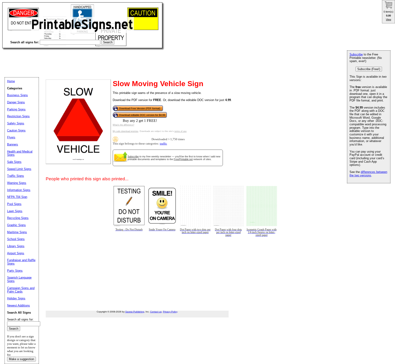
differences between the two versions (368, 173)
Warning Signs (16, 183)
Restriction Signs (18, 116)
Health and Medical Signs (19, 153)
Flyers (11, 137)
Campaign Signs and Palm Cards (21, 289)
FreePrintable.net (183, 159)
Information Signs (18, 190)
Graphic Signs (16, 225)
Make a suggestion (21, 359)
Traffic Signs (15, 176)
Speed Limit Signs (19, 169)
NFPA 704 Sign (17, 197)
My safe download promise (125, 131)
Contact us (156, 311)
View (388, 19)
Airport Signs (15, 253)
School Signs (16, 239)
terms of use (180, 131)
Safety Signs (15, 123)
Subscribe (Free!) (368, 69)
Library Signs (15, 246)
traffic (163, 143)
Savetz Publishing (134, 311)
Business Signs (17, 95)
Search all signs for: (20, 319)
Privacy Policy (170, 311)
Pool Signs (14, 204)
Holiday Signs (16, 298)
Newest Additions (18, 305)
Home (11, 81)
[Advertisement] (85, 59)
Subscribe (133, 156)
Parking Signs (16, 109)
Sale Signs (14, 162)
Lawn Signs (14, 211)
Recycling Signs (18, 218)
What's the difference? (123, 125)
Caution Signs (16, 130)
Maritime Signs (17, 232)
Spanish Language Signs (19, 279)
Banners (12, 144)
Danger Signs (16, 102)
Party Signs (15, 270)
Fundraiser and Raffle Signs (21, 261)
